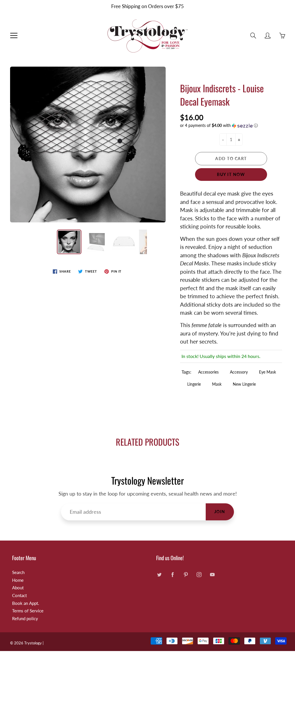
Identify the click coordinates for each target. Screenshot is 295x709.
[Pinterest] (186, 575)
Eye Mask (267, 371)
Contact (19, 595)
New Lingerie (244, 384)
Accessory (239, 371)
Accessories (208, 371)
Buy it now (231, 174)
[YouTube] (212, 575)
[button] (231, 125)
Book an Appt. (25, 603)
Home (18, 580)
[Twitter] (159, 575)
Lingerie (194, 384)
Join (219, 511)
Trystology (33, 643)
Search (18, 572)
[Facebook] (172, 575)
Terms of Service (28, 610)
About (18, 587)
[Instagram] (199, 575)
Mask (217, 384)
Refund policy (25, 618)
